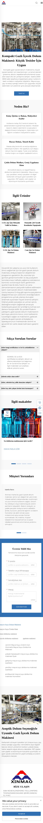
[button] (13, 463)
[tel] (39, 402)
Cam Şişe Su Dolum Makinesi (32, 251)
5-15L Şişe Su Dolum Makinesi (11, 251)
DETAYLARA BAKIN (10, 211)
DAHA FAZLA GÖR (12, 449)
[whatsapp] (39, 407)
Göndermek (21, 607)
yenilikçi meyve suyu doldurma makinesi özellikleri (21, 668)
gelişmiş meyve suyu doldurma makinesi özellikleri (21, 662)
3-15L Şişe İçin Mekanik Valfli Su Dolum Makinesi (11, 224)
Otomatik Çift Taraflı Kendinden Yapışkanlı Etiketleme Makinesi (32, 224)
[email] (39, 413)
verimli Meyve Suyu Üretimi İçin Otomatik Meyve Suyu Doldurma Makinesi (18, 647)
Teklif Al (21, 93)
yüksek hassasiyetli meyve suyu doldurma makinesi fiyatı (21, 655)
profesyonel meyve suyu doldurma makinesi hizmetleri (18, 675)
